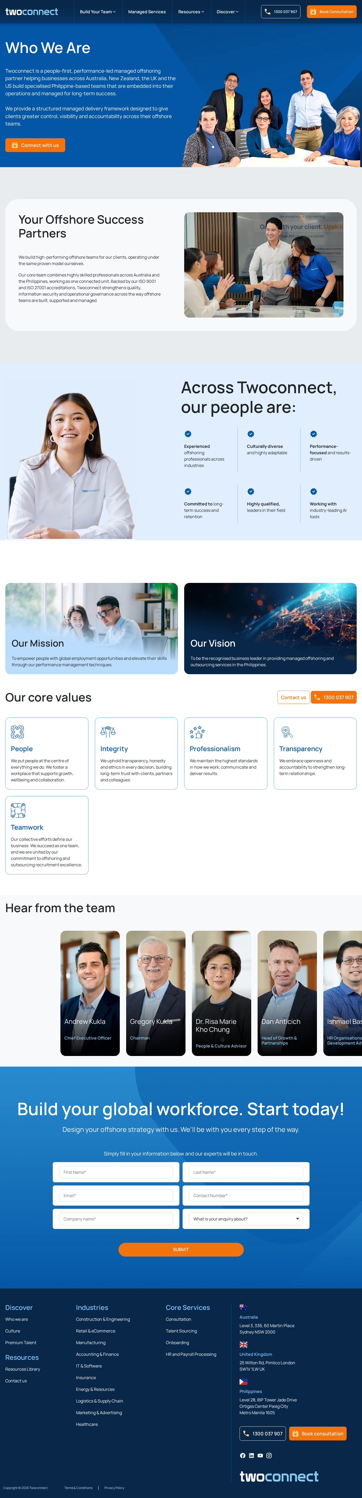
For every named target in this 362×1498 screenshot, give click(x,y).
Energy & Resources (95, 1389)
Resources (189, 12)
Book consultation (337, 11)
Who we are (16, 1319)
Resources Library (22, 1369)
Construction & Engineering (103, 1319)
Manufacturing (90, 1342)
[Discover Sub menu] (237, 12)
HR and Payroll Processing (191, 1354)
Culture (12, 1331)
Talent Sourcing (181, 1331)
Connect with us (40, 145)
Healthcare (87, 1424)
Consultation (178, 1319)
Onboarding (177, 1342)
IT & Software (89, 1366)
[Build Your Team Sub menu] (114, 12)
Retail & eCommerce (95, 1331)
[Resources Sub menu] (203, 12)
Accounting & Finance (97, 1354)
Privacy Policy (114, 1488)
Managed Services (147, 12)
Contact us (293, 697)
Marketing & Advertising (99, 1412)
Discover (226, 12)
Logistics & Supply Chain (99, 1401)
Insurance (86, 1377)
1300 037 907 (285, 11)
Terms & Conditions (78, 1488)
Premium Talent (20, 1342)
